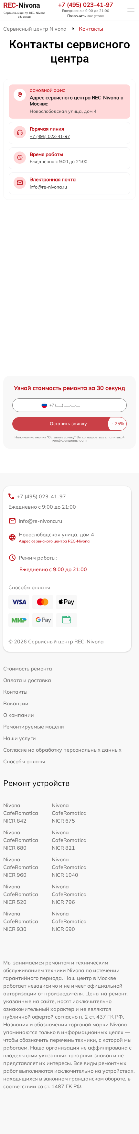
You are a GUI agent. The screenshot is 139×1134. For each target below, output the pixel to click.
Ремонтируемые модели (33, 726)
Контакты (15, 692)
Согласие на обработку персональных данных (62, 750)
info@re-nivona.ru (48, 187)
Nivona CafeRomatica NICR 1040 (69, 867)
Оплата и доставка (27, 680)
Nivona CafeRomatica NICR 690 (69, 921)
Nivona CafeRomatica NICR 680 (20, 840)
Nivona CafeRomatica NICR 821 (69, 840)
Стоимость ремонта (27, 668)
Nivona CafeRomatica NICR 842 (20, 813)
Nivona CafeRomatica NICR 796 (69, 894)
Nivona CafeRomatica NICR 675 (69, 813)
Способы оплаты (24, 761)
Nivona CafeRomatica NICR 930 (20, 921)
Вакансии (15, 703)
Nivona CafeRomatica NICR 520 (20, 894)
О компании (18, 715)
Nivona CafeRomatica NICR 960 (20, 867)
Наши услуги (19, 738)
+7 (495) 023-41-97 (85, 4)
